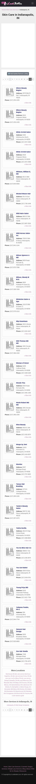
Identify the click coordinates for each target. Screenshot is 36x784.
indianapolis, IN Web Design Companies (18, 705)
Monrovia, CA (27, 680)
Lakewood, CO (27, 685)
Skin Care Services (12, 10)
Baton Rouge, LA (25, 687)
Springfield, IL (16, 687)
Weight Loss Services (15, 769)
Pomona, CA (25, 682)
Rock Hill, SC (20, 693)
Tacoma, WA (28, 693)
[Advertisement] (18, 46)
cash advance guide (18, 695)
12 (27, 79)
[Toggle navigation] (32, 3)
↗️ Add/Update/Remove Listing (18, 74)
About (28, 769)
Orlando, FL (8, 687)
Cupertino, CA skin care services (14, 676)
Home (3, 10)
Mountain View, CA (9, 682)
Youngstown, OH (11, 693)
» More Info (27, 103)
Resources (23, 771)
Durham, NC (23, 689)
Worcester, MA (8, 689)
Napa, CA (18, 682)
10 (21, 79)
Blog (24, 769)
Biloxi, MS (16, 689)
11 (24, 79)
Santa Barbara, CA (17, 685)
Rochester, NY (11, 691)
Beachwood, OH (20, 691)
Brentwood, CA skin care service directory (18, 674)
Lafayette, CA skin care (15, 680)
